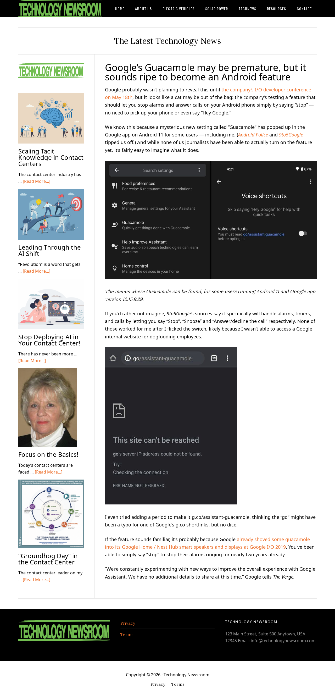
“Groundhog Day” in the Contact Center (48, 558)
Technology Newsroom (60, 8)
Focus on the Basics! (48, 454)
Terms (126, 634)
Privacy (127, 623)
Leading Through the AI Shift (49, 250)
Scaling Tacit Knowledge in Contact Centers (50, 157)
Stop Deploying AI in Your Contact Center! (49, 339)
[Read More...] (36, 181)
